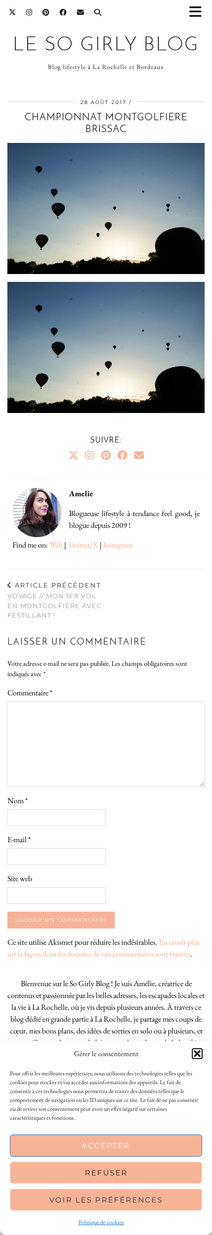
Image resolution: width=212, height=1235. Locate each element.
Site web (19, 878)
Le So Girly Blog (106, 45)
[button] (199, 12)
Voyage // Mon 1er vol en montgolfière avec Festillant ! (54, 600)
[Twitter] (12, 12)
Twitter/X (83, 545)
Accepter (106, 1145)
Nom (17, 800)
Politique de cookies (101, 1222)
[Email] (80, 12)
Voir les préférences (106, 1199)
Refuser (106, 1172)
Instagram (117, 545)
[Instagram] (29, 12)
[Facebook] (63, 12)
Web (56, 545)
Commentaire (29, 692)
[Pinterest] (46, 12)
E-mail (19, 839)
